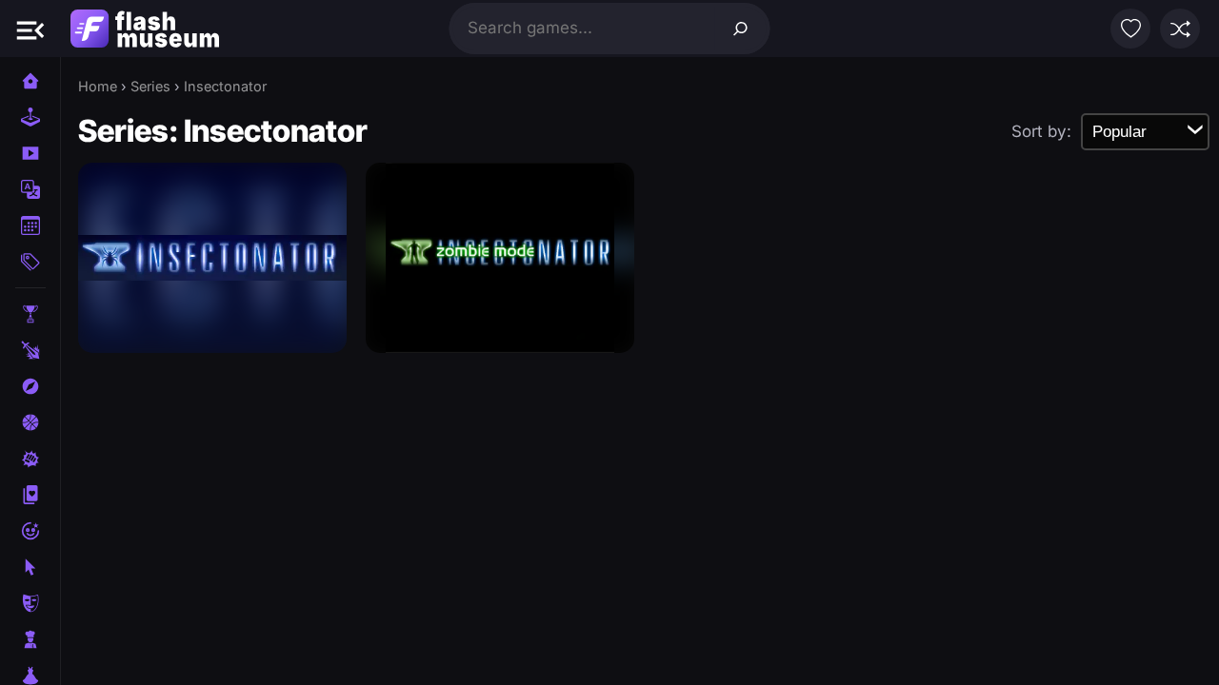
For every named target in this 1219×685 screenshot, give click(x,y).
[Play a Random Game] (1180, 29)
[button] (30, 28)
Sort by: (1041, 131)
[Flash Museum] (144, 28)
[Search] (741, 28)
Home (97, 86)
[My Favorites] (1130, 29)
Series (150, 86)
